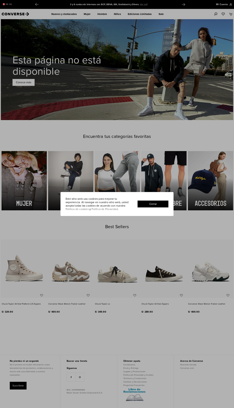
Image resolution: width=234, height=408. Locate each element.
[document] (117, 204)
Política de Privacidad (104, 209)
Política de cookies (77, 209)
